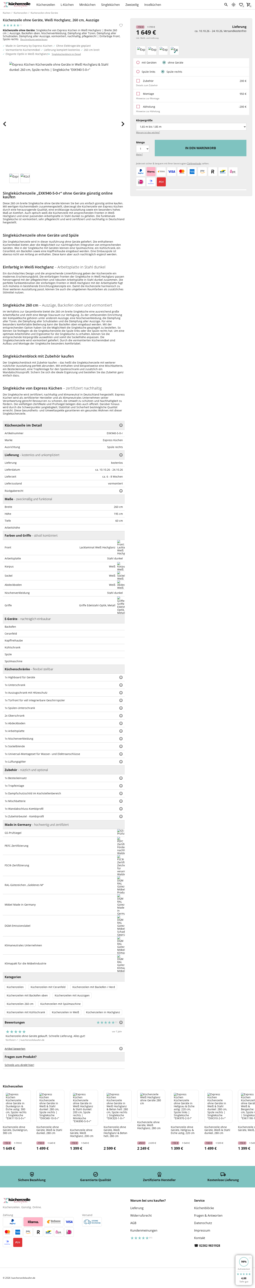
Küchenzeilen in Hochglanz (103, 1012)
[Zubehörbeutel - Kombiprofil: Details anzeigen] (121, 816)
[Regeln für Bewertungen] (121, 1048)
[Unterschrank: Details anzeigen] (121, 685)
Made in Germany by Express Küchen (29, 45)
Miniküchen (87, 5)
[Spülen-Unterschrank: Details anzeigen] (121, 708)
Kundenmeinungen (143, 1230)
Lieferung (137, 1208)
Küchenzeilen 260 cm (20, 1004)
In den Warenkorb (200, 148)
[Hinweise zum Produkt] (121, 425)
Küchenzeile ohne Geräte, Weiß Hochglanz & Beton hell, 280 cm (115, 1131)
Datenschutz (203, 1223)
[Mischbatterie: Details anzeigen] (121, 801)
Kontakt (199, 1238)
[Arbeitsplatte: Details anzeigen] (121, 731)
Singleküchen (110, 5)
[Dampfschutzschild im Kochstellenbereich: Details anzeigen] (121, 793)
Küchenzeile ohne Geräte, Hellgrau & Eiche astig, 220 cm (183, 1130)
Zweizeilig (132, 5)
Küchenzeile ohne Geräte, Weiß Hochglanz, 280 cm (149, 1125)
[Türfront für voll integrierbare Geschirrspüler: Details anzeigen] (121, 700)
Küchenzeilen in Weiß (65, 1012)
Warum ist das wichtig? (148, 132)
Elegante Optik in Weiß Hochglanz (27, 54)
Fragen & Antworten (208, 1215)
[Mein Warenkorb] (248, 4)
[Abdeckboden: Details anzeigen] (121, 723)
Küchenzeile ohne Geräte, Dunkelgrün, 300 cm (15, 1130)
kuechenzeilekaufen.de (32, 1039)
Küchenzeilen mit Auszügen (72, 995)
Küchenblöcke (204, 1208)
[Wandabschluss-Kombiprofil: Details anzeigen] (121, 808)
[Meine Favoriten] (241, 4)
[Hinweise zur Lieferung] (121, 455)
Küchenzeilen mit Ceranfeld (48, 987)
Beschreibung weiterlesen (33, 39)
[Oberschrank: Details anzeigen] (121, 715)
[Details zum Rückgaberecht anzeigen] (121, 491)
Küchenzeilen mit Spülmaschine (60, 1004)
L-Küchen (67, 5)
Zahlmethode (194, 163)
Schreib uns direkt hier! (19, 1065)
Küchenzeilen (45, 5)
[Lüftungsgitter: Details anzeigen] (121, 761)
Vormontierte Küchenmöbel (23, 50)
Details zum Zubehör (147, 85)
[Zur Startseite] (18, 4)
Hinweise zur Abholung (148, 111)
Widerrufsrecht (141, 1215)
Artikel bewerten (15, 1048)
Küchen (6, 12)
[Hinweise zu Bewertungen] (121, 1022)
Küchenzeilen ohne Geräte (44, 12)
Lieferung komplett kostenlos (62, 50)
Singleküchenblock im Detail (66, 54)
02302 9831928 (209, 1246)
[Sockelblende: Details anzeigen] (121, 746)
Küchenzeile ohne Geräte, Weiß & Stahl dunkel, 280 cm (49, 1130)
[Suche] (226, 4)
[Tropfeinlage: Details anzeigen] (121, 786)
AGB (133, 1223)
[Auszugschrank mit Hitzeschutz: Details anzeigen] (121, 692)
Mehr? (139, 154)
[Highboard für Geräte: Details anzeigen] (121, 677)
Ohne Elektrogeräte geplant (73, 45)
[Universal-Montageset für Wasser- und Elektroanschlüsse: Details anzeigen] (121, 754)
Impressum (202, 1230)
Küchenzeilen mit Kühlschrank (26, 1012)
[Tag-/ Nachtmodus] (233, 4)
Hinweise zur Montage (147, 98)
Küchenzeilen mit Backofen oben (27, 995)
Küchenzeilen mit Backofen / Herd (93, 987)
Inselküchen (152, 5)
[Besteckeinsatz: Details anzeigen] (121, 778)
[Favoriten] (121, 25)
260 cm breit (91, 50)
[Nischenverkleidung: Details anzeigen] (121, 738)
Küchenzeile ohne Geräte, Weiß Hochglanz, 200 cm (81, 1133)
